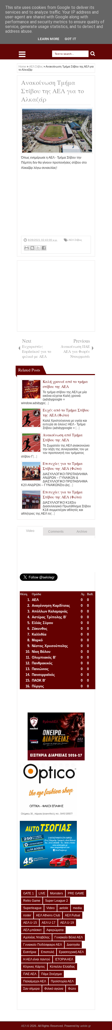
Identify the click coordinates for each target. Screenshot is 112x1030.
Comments (56, 531)
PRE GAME (76, 893)
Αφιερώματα (55, 930)
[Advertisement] (56, 203)
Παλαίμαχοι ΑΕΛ (34, 981)
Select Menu (22, 54)
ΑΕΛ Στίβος (75, 239)
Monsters (56, 893)
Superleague (32, 908)
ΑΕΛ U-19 (67, 923)
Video (30, 531)
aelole (63, 908)
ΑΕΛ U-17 (48, 923)
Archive (82, 531)
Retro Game (31, 901)
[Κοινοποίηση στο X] (38, 247)
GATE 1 (28, 893)
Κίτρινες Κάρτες (34, 966)
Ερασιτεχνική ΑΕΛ (71, 952)
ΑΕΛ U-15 (30, 923)
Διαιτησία (73, 945)
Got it (70, 39)
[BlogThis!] (32, 247)
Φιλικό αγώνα (53, 988)
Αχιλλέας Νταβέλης (36, 937)
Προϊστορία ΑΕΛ (62, 981)
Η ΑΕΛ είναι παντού (36, 959)
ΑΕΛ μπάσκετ (32, 930)
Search (92, 53)
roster (27, 915)
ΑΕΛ (24, 1025)
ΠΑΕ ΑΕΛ (29, 974)
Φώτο (72, 988)
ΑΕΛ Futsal (72, 915)
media (77, 908)
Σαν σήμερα (31, 988)
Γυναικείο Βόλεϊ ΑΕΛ (68, 937)
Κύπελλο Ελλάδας (62, 966)
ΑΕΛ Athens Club (48, 915)
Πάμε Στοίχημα (51, 974)
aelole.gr (85, 1025)
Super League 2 (56, 901)
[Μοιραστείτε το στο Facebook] (43, 247)
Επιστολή (47, 952)
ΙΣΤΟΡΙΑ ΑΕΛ (64, 959)
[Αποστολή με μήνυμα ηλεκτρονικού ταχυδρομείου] (26, 247)
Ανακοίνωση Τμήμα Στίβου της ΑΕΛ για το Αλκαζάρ (52, 90)
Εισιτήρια (29, 952)
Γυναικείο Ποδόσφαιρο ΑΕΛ (42, 945)
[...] (47, 403)
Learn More (48, 39)
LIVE (42, 893)
